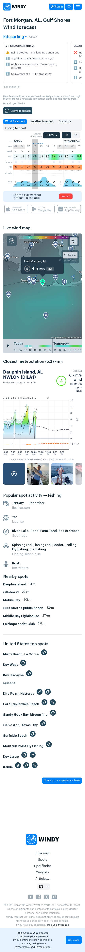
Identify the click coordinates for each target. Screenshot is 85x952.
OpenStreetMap (61, 337)
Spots (42, 859)
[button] (69, 380)
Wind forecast (15, 121)
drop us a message (57, 925)
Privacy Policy (22, 947)
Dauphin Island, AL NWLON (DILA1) (23, 374)
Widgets (42, 872)
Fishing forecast (15, 128)
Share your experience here (62, 780)
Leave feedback (21, 110)
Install (65, 196)
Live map (42, 853)
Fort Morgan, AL (35, 261)
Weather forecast (41, 121)
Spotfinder (42, 866)
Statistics (65, 121)
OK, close (73, 940)
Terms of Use (42, 947)
